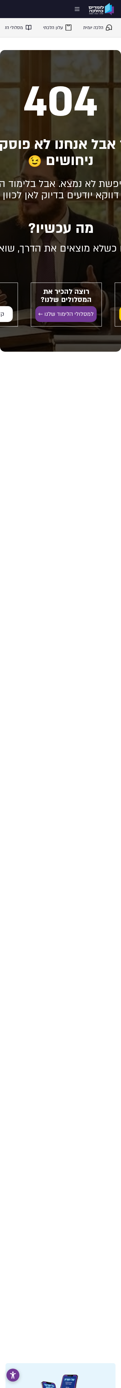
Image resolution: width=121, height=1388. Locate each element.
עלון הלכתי (53, 28)
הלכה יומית (93, 28)
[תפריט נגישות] (12, 1375)
